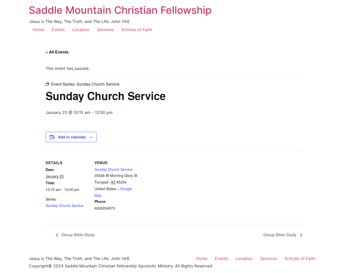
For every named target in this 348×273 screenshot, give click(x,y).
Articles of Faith (136, 29)
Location (80, 29)
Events (58, 29)
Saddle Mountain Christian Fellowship (120, 10)
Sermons (105, 29)
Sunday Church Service (65, 205)
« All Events (57, 52)
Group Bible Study (78, 235)
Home (38, 29)
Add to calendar (72, 136)
